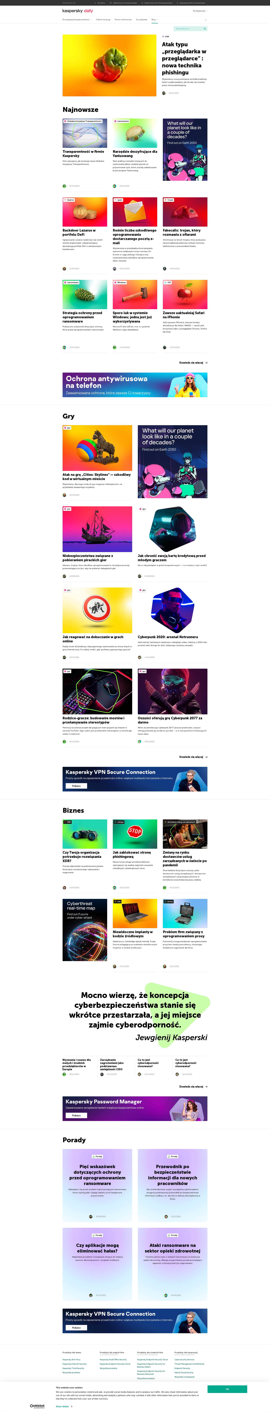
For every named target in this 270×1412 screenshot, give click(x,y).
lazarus (70, 200)
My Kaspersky (199, 11)
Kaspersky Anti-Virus (71, 1360)
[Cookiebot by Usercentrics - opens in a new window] (37, 1406)
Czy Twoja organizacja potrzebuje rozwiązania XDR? (82, 856)
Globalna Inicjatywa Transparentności (84, 121)
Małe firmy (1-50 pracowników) (125, 3)
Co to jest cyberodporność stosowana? (148, 1063)
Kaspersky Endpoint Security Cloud (115, 1364)
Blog (154, 19)
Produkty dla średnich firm (150, 1352)
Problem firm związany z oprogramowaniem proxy (183, 934)
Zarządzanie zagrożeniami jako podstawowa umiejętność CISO (112, 1064)
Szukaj (204, 28)
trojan (170, 200)
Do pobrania (141, 19)
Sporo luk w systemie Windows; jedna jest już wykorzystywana (132, 317)
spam (119, 200)
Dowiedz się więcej (191, 362)
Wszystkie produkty (71, 1372)
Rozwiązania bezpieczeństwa (76, 19)
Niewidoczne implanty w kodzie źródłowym (133, 934)
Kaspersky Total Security (73, 1368)
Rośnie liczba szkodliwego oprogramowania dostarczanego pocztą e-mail (135, 236)
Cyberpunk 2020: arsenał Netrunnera (168, 637)
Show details (62, 1406)
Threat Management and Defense (189, 1364)
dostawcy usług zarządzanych (181, 822)
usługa (120, 822)
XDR (69, 822)
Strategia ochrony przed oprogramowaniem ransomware (82, 317)
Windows (121, 282)
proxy (170, 901)
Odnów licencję (103, 19)
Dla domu (101, 3)
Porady (98, 1156)
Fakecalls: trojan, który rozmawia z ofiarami (181, 232)
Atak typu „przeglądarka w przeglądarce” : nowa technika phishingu (184, 58)
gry (68, 428)
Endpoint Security (182, 1368)
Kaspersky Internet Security (75, 1364)
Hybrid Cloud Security (184, 1372)
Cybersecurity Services (184, 1360)
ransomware (123, 121)
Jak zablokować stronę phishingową (132, 854)
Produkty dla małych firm (112, 1352)
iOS (169, 282)
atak (167, 36)
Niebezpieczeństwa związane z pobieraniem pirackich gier (88, 558)
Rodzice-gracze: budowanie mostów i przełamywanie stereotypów (93, 720)
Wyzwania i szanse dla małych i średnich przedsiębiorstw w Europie (76, 1064)
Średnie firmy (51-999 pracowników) (158, 3)
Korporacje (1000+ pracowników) (192, 3)
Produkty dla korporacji (186, 1352)
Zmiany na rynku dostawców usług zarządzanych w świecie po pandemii (185, 858)
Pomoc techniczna (123, 19)
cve (119, 901)
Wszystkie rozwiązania (184, 1377)
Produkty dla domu (72, 1352)
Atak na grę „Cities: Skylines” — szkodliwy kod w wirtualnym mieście (96, 477)
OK (227, 1389)
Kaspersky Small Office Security (113, 1360)
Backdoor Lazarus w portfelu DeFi (79, 232)
